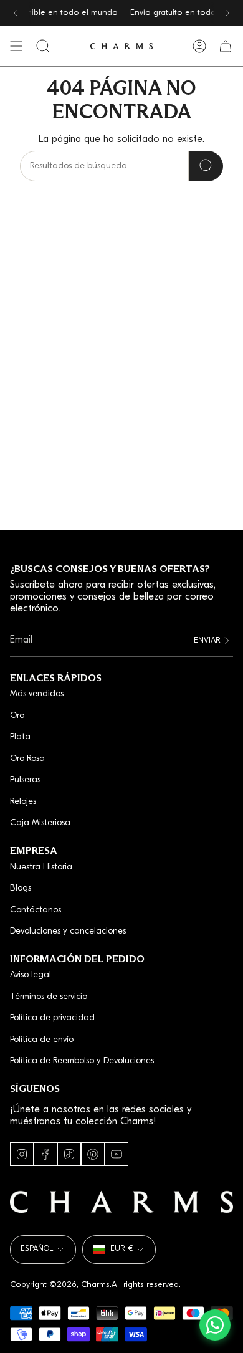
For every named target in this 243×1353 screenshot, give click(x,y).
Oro (17, 715)
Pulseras (25, 780)
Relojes (23, 801)
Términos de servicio (48, 997)
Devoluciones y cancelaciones (68, 931)
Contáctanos (35, 910)
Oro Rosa (27, 758)
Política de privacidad (52, 1018)
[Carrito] (225, 46)
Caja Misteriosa (40, 823)
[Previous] (15, 13)
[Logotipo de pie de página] (121, 1202)
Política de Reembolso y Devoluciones (82, 1061)
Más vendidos (37, 694)
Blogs (20, 888)
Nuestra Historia (41, 867)
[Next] (227, 13)
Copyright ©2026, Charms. (61, 1285)
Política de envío (42, 1040)
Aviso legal (30, 975)
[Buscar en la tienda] (206, 166)
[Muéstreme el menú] (16, 46)
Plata (20, 737)
